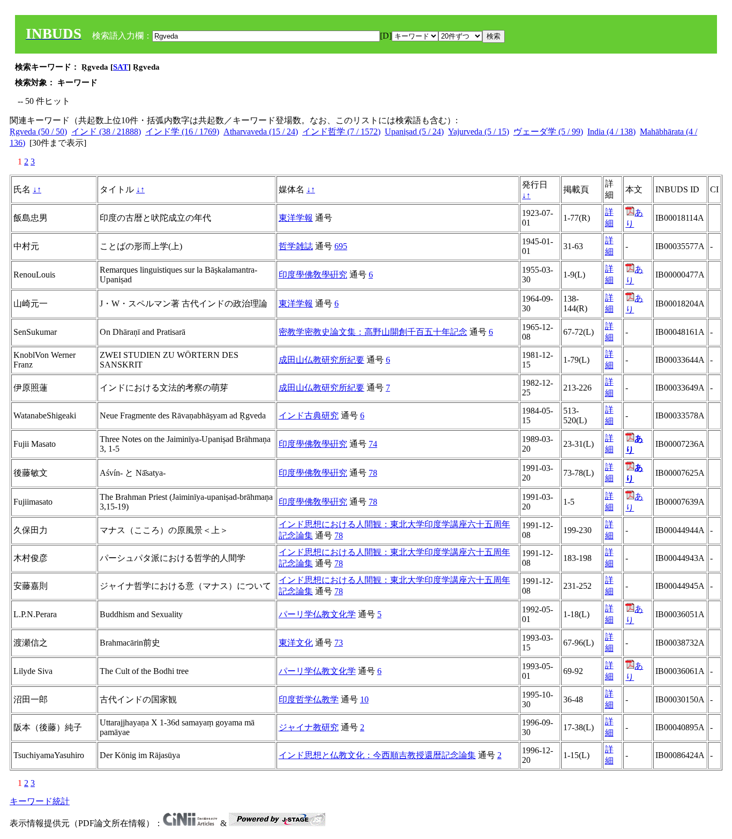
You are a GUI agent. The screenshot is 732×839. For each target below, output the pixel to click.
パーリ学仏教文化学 (317, 614)
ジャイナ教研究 (309, 727)
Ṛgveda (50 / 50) (38, 131)
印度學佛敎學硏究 (313, 274)
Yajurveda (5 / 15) (478, 131)
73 (338, 642)
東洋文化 (296, 642)
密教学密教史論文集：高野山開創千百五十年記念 (373, 331)
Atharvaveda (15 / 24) (260, 131)
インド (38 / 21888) (106, 131)
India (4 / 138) (611, 131)
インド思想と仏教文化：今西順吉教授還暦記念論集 (377, 755)
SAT (120, 67)
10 (364, 699)
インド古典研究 (309, 415)
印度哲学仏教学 (309, 699)
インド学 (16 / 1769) (182, 131)
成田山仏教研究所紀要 (321, 359)
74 (373, 443)
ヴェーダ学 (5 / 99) (548, 131)
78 (373, 472)
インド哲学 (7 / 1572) (341, 131)
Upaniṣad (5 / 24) (414, 131)
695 (340, 246)
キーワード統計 (40, 801)
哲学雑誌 (296, 246)
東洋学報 (296, 217)
